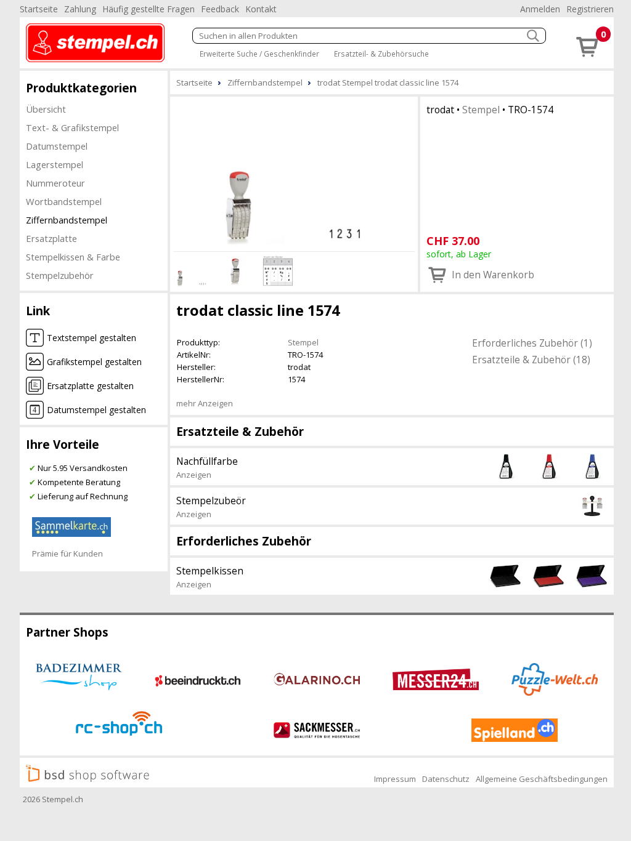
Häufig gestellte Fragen (148, 9)
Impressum (395, 778)
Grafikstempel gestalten (94, 362)
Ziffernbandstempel (66, 220)
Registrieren (590, 9)
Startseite (39, 9)
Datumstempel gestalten (96, 410)
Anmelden (540, 9)
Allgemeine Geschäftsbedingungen (542, 778)
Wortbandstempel (64, 201)
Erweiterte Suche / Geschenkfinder (259, 53)
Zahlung (80, 9)
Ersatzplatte (51, 238)
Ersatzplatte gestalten (90, 386)
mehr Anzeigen (204, 403)
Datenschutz (446, 778)
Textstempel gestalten (91, 338)
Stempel (481, 109)
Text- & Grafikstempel (72, 127)
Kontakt (261, 9)
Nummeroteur (55, 183)
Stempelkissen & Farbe (73, 257)
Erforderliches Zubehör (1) (532, 343)
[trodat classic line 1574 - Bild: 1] (294, 172)
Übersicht (46, 109)
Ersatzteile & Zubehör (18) (531, 359)
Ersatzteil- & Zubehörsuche (381, 53)
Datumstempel (57, 146)
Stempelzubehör (60, 275)
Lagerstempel (54, 164)
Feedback (220, 9)
